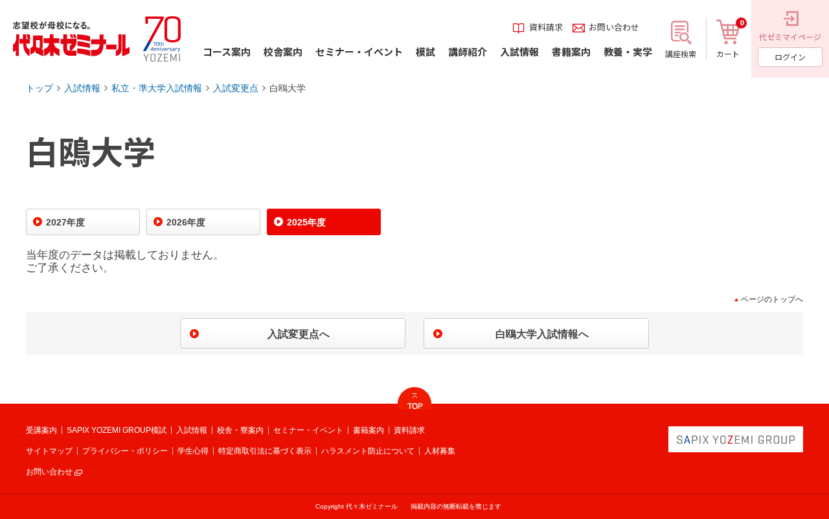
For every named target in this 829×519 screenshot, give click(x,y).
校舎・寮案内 (240, 430)
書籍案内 (368, 430)
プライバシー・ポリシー (125, 451)
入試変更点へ (298, 334)
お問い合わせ (49, 471)
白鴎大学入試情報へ (542, 334)
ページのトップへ (772, 299)
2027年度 (65, 222)
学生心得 (193, 451)
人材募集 (439, 451)
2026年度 (185, 222)
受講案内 (41, 430)
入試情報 (82, 88)
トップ (39, 88)
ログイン (790, 56)
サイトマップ (49, 451)
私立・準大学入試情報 (156, 88)
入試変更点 (235, 88)
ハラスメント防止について (367, 451)
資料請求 (409, 430)
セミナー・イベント (308, 430)
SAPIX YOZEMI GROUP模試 (116, 430)
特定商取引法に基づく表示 (265, 451)
